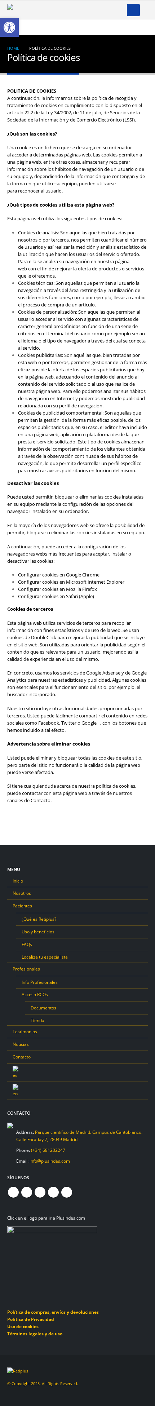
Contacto (22, 1057)
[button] (133, 10)
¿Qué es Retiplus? (39, 919)
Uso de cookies (23, 1326)
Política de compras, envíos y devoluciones (53, 1312)
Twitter (26, 1192)
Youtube (40, 1192)
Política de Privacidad (30, 1319)
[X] (65, 10)
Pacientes (22, 905)
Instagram (53, 1192)
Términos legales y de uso (34, 1333)
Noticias (21, 1044)
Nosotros (22, 893)
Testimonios (25, 1031)
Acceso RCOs (35, 994)
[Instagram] (89, 10)
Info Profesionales (40, 982)
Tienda (37, 1020)
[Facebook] (53, 10)
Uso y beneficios (38, 931)
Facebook (13, 1192)
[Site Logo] (25, 10)
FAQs (27, 944)
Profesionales (26, 969)
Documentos (43, 1008)
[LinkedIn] (101, 10)
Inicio (18, 881)
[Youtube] (77, 10)
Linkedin (66, 1192)
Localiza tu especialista (45, 957)
